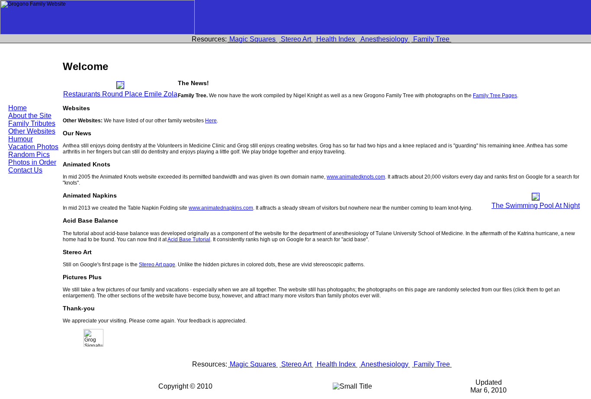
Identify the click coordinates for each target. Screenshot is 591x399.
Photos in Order (32, 162)
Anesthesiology (384, 39)
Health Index (336, 39)
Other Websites (31, 131)
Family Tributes (31, 123)
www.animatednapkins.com (221, 208)
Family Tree (431, 39)
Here (211, 121)
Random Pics (29, 154)
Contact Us (25, 170)
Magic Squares (252, 39)
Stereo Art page (157, 265)
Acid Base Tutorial (188, 239)
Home (17, 108)
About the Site (29, 115)
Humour (20, 139)
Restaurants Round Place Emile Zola (120, 94)
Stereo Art (296, 39)
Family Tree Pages (495, 96)
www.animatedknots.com (356, 177)
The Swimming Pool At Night (535, 205)
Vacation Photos (33, 146)
